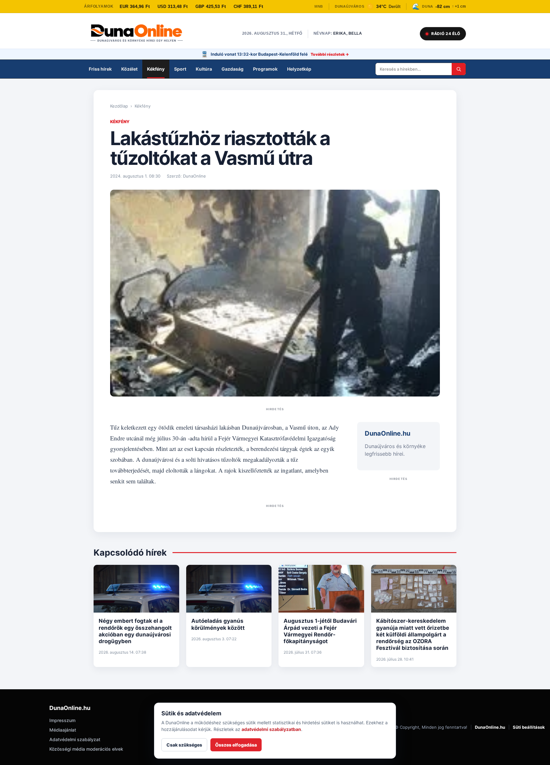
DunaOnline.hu (490, 727)
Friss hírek (100, 69)
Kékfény (156, 69)
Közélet (129, 69)
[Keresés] (459, 69)
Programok (265, 69)
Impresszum (62, 720)
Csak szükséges (184, 744)
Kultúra (204, 69)
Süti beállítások (529, 727)
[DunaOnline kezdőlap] (139, 33)
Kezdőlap (119, 106)
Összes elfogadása (236, 744)
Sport (180, 69)
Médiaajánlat (62, 730)
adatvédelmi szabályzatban (271, 729)
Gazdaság (232, 69)
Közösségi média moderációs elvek (86, 749)
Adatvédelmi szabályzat (74, 739)
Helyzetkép (299, 69)
